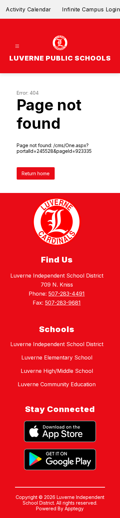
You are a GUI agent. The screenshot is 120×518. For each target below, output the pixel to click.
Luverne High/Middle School (57, 371)
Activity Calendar (28, 9)
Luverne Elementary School (56, 357)
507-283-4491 (66, 293)
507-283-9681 (63, 302)
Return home (36, 173)
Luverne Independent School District (56, 344)
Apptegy (74, 508)
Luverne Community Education (57, 384)
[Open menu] (17, 46)
